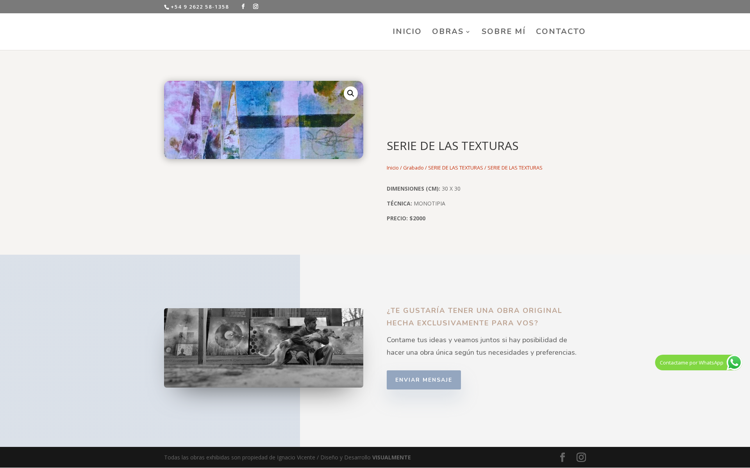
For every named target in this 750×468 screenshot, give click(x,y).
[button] (351, 93)
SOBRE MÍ (504, 33)
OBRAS (448, 33)
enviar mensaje (423, 380)
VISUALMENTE (391, 457)
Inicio (393, 167)
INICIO (407, 33)
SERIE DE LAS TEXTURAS (455, 167)
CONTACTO (561, 33)
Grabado (413, 167)
